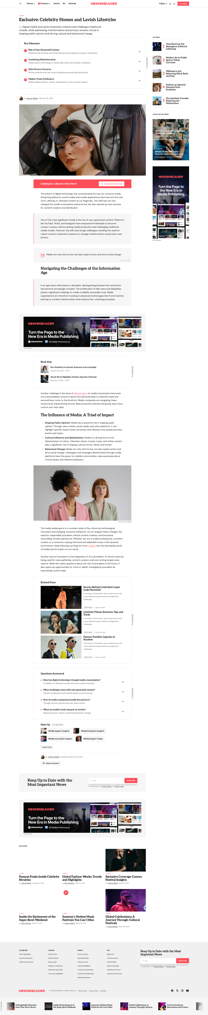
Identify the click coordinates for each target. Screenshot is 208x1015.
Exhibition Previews (114, 970)
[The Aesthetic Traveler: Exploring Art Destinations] (157, 101)
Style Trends (52, 954)
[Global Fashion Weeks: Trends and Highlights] (82, 860)
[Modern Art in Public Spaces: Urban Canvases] (157, 60)
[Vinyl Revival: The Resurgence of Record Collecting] (157, 46)
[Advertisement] (171, 202)
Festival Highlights (84, 966)
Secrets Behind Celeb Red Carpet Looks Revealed (101, 588)
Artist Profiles (111, 962)
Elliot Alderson (160, 136)
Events (22, 15)
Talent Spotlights (25, 954)
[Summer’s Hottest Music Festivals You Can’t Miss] (82, 900)
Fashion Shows (53, 958)
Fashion (51, 950)
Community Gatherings (86, 974)
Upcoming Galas (83, 958)
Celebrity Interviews (26, 962)
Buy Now (183, 4)
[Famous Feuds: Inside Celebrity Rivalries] (39, 860)
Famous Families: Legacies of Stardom (99, 638)
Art (157, 128)
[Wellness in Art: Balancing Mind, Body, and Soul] (157, 73)
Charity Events (83, 962)
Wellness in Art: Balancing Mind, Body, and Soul (177, 73)
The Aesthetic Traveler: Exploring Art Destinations (177, 101)
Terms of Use (119, 786)
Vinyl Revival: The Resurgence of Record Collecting (176, 46)
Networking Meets (84, 978)
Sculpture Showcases (114, 974)
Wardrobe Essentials (55, 970)
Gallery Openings (113, 966)
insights (92, 545)
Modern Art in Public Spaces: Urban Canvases (176, 60)
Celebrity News (47, 747)
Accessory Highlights (55, 974)
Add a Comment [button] (52, 763)
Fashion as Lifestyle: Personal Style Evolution (176, 87)
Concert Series (83, 954)
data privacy (80, 393)
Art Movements (112, 958)
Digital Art (110, 954)
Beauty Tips (52, 962)
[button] (20, 3)
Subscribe (131, 780)
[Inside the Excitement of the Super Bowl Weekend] (39, 900)
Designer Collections (55, 966)
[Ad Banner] (82, 332)
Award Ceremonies (26, 958)
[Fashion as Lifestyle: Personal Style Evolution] (157, 87)
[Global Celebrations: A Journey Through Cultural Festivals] (126, 900)
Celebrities (159, 149)
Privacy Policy (106, 786)
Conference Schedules (85, 970)
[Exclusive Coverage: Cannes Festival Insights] (126, 860)
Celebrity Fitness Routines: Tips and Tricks (103, 613)
